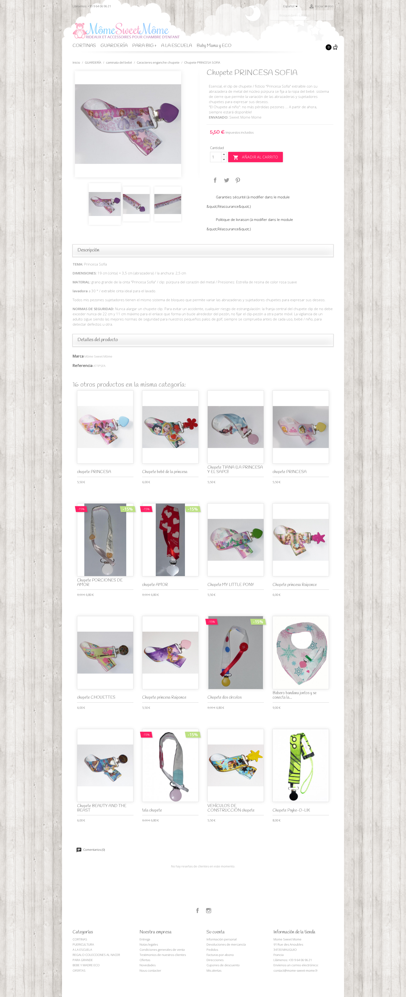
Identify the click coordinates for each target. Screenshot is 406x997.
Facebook (197, 910)
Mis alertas (214, 970)
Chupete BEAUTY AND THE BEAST (101, 808)
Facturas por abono (220, 955)
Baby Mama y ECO (214, 46)
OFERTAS (79, 970)
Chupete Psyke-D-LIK (291, 810)
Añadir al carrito (255, 157)
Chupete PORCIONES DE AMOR (100, 583)
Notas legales (149, 944)
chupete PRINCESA (94, 472)
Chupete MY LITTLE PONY (230, 585)
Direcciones (215, 960)
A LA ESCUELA (176, 46)
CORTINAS (84, 46)
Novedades (148, 965)
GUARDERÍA (114, 46)
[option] (136, 124)
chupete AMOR (155, 585)
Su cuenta (216, 932)
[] (331, 18)
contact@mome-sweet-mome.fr (295, 970)
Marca (78, 356)
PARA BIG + (144, 46)
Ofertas (145, 960)
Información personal (222, 939)
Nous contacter (150, 970)
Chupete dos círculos (224, 697)
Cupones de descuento (223, 965)
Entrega (145, 939)
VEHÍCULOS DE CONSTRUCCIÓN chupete (230, 808)
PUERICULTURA (83, 944)
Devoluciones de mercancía (226, 944)
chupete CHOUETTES (96, 697)
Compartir (215, 180)
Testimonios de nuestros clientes (163, 955)
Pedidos (212, 949)
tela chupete (152, 810)
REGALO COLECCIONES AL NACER (96, 955)
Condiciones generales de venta (162, 949)
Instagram (208, 910)
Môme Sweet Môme (98, 356)
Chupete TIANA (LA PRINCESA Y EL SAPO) (235, 470)
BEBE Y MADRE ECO (86, 965)
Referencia (83, 365)
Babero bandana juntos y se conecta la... (294, 695)
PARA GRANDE (83, 960)
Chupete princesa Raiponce (295, 585)
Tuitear (226, 180)
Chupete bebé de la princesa (164, 472)
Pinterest (237, 180)
